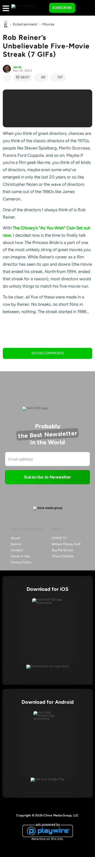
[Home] (5, 24)
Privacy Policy (21, 562)
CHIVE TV (59, 538)
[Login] (83, 8)
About (15, 538)
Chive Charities (63, 556)
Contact (17, 550)
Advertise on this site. (47, 839)
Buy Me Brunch (62, 550)
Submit (16, 544)
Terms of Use (20, 556)
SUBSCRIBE (62, 8)
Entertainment (25, 24)
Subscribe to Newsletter (47, 477)
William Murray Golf (66, 544)
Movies (48, 24)
